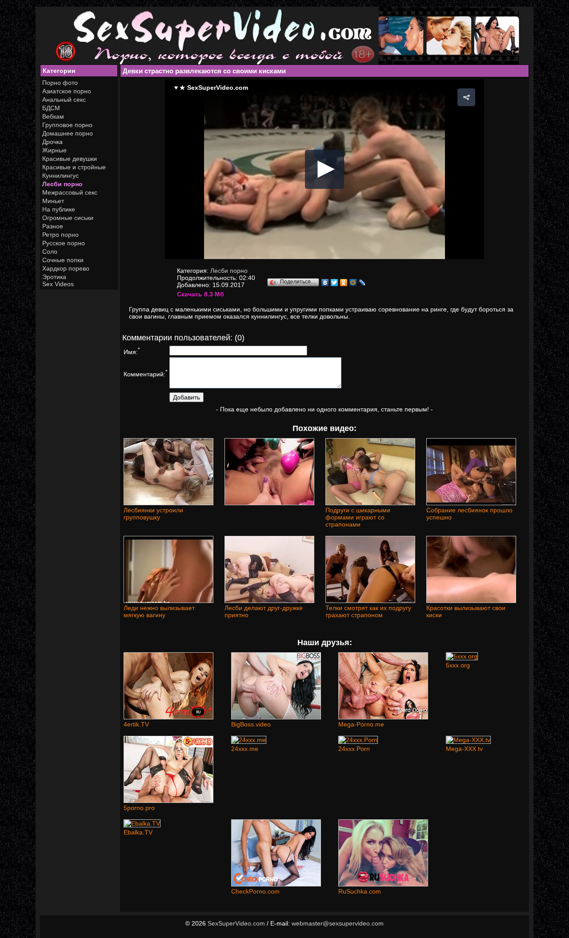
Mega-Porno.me (361, 724)
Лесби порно (62, 184)
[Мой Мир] (353, 282)
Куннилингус (60, 175)
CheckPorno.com (255, 891)
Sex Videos (58, 283)
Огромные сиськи (67, 217)
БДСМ (51, 108)
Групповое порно (67, 124)
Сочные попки (63, 259)
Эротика (54, 276)
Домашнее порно (67, 133)
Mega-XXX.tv (464, 748)
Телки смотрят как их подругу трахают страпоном (368, 611)
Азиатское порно (66, 91)
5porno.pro (139, 807)
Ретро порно (60, 234)
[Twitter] (334, 282)
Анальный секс (64, 99)
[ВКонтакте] (325, 282)
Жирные (54, 150)
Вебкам (53, 116)
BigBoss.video (251, 724)
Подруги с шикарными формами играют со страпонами (357, 517)
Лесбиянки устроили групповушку (153, 514)
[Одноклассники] (344, 282)
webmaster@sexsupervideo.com (338, 923)
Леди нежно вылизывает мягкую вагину (159, 611)
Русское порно (63, 243)
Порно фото (60, 82)
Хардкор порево (65, 268)
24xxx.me (244, 748)
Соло (49, 251)
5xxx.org (458, 665)
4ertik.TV (136, 724)
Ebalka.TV (138, 832)
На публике (58, 209)
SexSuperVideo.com (236, 923)
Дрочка (52, 141)
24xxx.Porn (354, 748)
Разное (52, 226)
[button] (466, 97)
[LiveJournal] (362, 282)
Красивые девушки (69, 158)
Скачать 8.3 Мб (200, 294)
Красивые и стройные (74, 167)
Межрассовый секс (69, 192)
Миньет (53, 200)
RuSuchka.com (359, 891)
